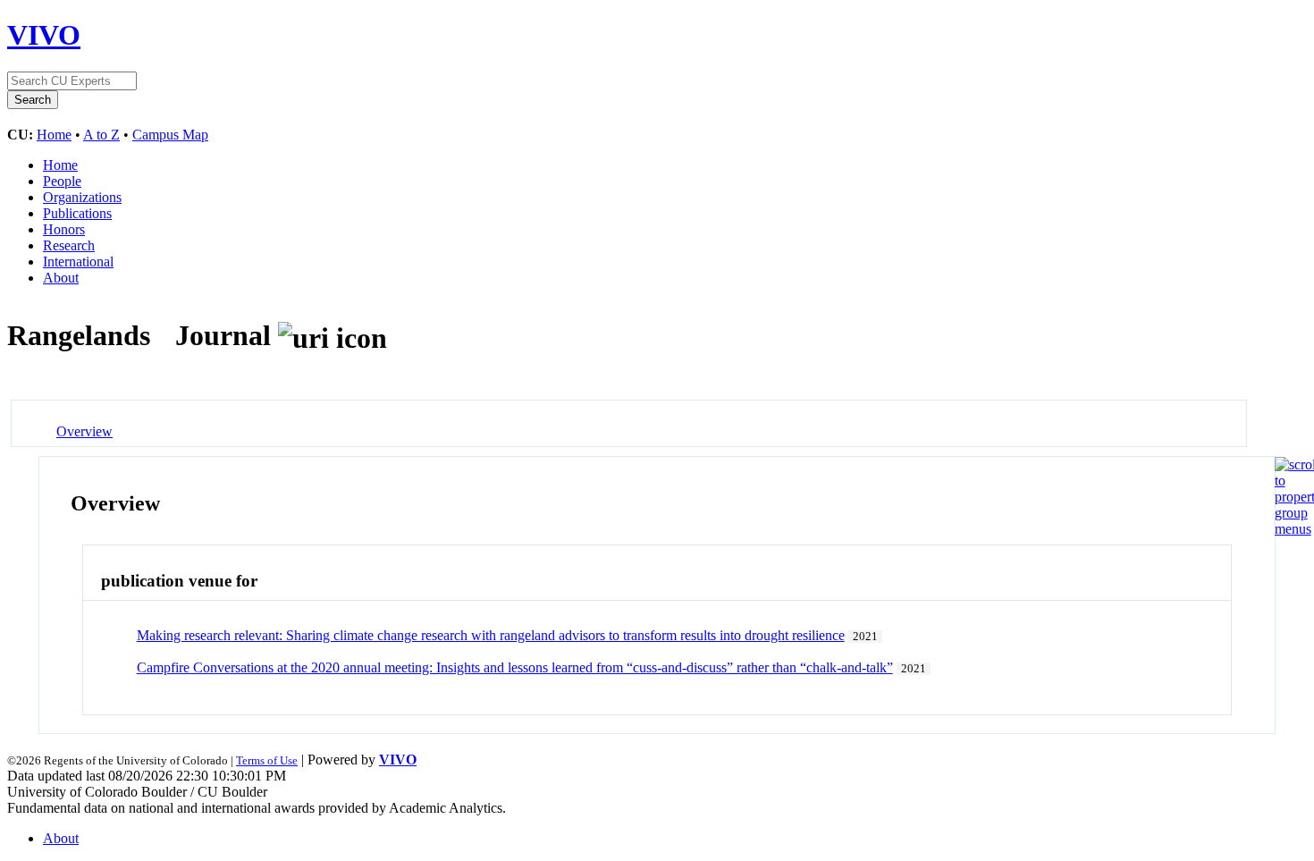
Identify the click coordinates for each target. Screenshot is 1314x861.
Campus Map (170, 134)
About (61, 277)
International (78, 261)
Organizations (82, 197)
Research (69, 245)
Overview (84, 431)
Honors (64, 229)
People (62, 181)
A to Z (101, 134)
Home (54, 134)
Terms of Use (267, 760)
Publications (77, 213)
